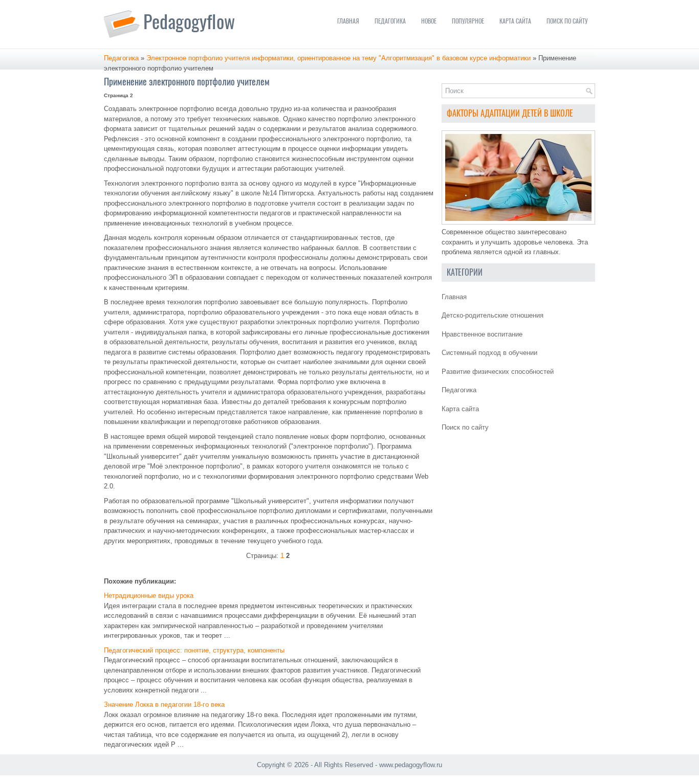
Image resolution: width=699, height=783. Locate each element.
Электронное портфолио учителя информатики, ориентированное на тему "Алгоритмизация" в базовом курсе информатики (338, 58)
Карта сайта (515, 21)
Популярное (468, 21)
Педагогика (390, 21)
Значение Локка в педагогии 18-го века (164, 704)
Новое (428, 21)
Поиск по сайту (567, 21)
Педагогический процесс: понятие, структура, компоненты (194, 650)
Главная (348, 21)
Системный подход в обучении (489, 352)
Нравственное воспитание (482, 334)
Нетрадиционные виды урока (148, 595)
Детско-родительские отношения (492, 315)
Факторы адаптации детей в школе (510, 113)
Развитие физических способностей (498, 371)
